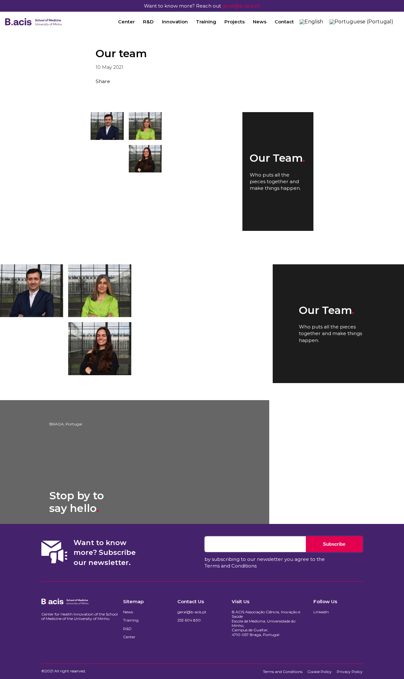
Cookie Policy (319, 672)
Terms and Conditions (231, 566)
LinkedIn (321, 612)
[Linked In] (117, 92)
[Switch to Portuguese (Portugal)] (361, 21)
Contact (284, 22)
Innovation (175, 22)
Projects (234, 22)
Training (206, 22)
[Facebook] (98, 92)
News (259, 22)
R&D (148, 22)
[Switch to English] (311, 21)
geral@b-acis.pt (241, 6)
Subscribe (334, 544)
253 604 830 (189, 620)
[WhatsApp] (127, 92)
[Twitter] (107, 92)
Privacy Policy (350, 672)
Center (126, 22)
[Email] (137, 92)
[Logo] (33, 22)
